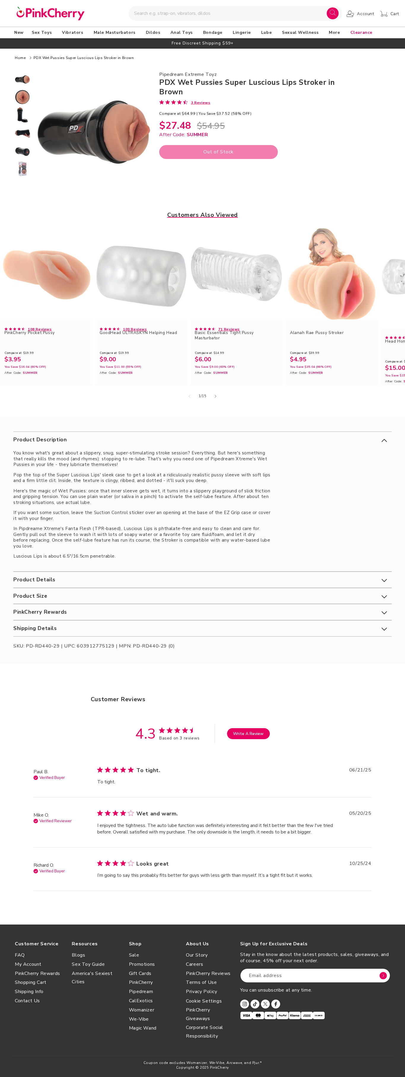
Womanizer (141, 1010)
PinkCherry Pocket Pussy (29, 332)
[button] (43, 32)
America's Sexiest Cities (92, 977)
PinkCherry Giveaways (198, 1014)
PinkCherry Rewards (37, 973)
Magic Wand (143, 1028)
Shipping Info (29, 991)
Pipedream (141, 991)
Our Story (197, 955)
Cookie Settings (204, 1001)
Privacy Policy (201, 991)
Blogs (78, 955)
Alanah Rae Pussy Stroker (317, 332)
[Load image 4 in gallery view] (22, 133)
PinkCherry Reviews (208, 973)
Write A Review (248, 733)
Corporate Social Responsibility (204, 1031)
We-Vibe (139, 1019)
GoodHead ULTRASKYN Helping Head (138, 332)
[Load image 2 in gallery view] (22, 97)
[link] (184, 102)
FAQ (20, 955)
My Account (28, 964)
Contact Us (27, 1001)
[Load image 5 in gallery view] (22, 150)
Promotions (142, 964)
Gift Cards (140, 973)
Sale (134, 955)
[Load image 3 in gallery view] (22, 115)
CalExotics (141, 1001)
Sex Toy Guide (88, 964)
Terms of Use (201, 982)
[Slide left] (189, 396)
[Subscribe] (383, 975)
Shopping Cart (31, 982)
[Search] (333, 13)
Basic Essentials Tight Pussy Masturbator (224, 335)
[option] (202, 43)
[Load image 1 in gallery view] (22, 79)
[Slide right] (215, 396)
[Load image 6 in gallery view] (22, 168)
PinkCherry (141, 982)
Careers (194, 964)
